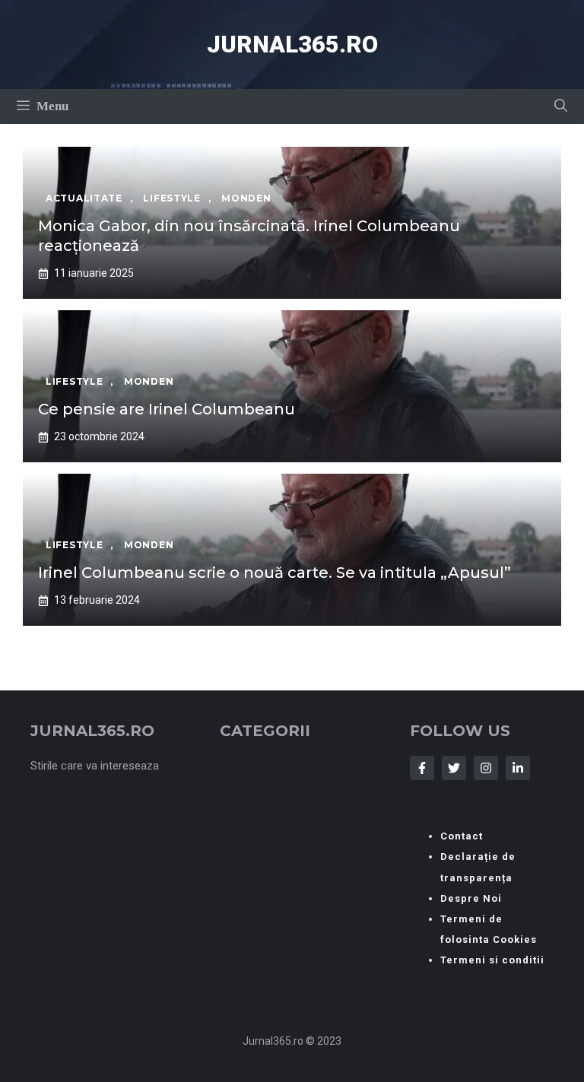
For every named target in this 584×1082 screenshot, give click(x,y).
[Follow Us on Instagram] (486, 768)
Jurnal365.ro (292, 44)
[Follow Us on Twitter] (454, 768)
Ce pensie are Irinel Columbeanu (166, 409)
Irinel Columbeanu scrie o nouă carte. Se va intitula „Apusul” (274, 572)
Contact (461, 836)
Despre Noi (471, 898)
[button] (561, 106)
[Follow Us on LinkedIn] (518, 768)
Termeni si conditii (492, 960)
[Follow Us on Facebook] (422, 768)
